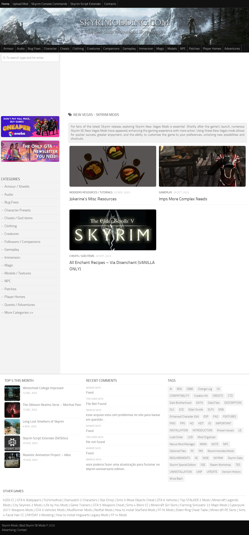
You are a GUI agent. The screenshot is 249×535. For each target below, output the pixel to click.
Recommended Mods (221, 451)
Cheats (64, 48)
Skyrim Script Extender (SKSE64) (45, 438)
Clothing (78, 48)
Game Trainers (80, 505)
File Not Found (96, 404)
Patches (194, 48)
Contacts (110, 4)
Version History (231, 472)
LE (239, 430)
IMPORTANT (223, 423)
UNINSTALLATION (181, 472)
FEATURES (229, 416)
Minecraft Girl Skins (164, 505)
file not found (95, 442)
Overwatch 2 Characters (80, 500)
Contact (22, 530)
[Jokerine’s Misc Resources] (112, 166)
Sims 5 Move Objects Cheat (135, 500)
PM (201, 451)
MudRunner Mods (79, 510)
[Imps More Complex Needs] (202, 166)
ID (209, 423)
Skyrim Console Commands (49, 4)
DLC (172, 409)
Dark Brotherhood (180, 403)
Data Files (214, 403)
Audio (21, 48)
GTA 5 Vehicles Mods (50, 510)
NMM (203, 444)
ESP (205, 416)
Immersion (146, 48)
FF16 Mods (166, 510)
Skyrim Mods (10, 525)
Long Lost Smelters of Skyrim (43, 421)
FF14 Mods (119, 515)
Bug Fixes (34, 48)
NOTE (214, 444)
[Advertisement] (157, 81)
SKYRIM (218, 458)
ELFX (211, 409)
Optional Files (178, 451)
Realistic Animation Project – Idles (47, 455)
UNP (199, 472)
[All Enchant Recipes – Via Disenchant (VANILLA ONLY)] (112, 229)
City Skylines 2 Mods (27, 505)
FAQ (215, 416)
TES (238, 465)
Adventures (232, 48)
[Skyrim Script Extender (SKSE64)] (12, 443)
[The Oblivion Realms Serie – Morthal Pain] (12, 410)
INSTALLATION (179, 430)
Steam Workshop (220, 465)
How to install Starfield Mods (135, 510)
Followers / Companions (22, 242)
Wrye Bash (176, 478)
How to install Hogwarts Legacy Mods (82, 515)
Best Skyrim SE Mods (33, 525)
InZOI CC (8, 500)
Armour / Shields (16, 186)
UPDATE (212, 472)
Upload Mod (20, 4)
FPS (182, 423)
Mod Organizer (207, 437)
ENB (221, 409)
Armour (9, 48)
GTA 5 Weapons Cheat (108, 505)
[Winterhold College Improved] (12, 393)
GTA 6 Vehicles (167, 500)
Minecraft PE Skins (223, 510)
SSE (203, 465)
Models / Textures (17, 273)
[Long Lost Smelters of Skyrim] (12, 426)
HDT (201, 423)
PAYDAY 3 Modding (40, 515)
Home (5, 4)
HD (192, 423)
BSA (179, 389)
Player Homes (212, 48)
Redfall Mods (103, 510)
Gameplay (129, 48)
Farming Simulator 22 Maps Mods (203, 505)
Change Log (205, 389)
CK (218, 389)
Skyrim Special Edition (183, 465)
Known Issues (225, 430)
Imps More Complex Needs (183, 198)
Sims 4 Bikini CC (137, 505)
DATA (199, 403)
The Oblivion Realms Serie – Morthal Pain (52, 405)
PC (192, 451)
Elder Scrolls (196, 409)
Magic (160, 48)
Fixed (90, 392)
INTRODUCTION (202, 430)
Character (50, 48)
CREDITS (217, 396)
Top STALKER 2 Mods (195, 500)
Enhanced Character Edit (184, 416)
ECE (181, 409)
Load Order (176, 437)
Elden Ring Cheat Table (192, 510)
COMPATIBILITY (179, 396)
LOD (190, 437)
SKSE (206, 458)
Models (172, 48)
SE (196, 458)
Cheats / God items (81, 256)
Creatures (93, 48)
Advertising (9, 530)
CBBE (190, 389)
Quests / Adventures (19, 305)
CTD (230, 396)
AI (171, 389)
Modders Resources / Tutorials (91, 192)
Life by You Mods (56, 505)
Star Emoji (107, 500)
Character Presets (17, 210)
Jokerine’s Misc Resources (93, 198)
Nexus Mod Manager (182, 444)
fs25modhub (53, 500)
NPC (183, 48)
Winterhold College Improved (43, 388)
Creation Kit (201, 396)
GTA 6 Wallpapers (29, 500)
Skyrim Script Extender (85, 4)
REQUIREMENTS (180, 458)
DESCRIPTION (232, 403)
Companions (111, 48)
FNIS (172, 423)
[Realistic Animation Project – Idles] (12, 460)
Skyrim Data (235, 458)
